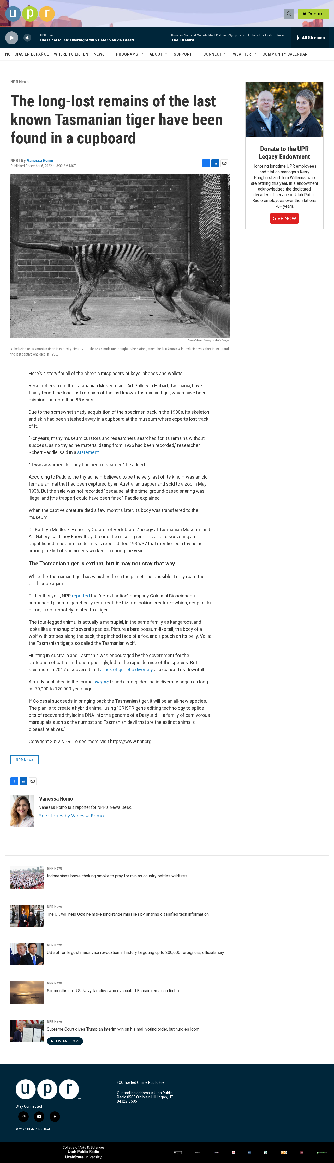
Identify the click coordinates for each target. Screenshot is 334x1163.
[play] (12, 38)
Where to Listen (71, 54)
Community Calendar (285, 54)
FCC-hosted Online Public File (140, 1083)
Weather (242, 54)
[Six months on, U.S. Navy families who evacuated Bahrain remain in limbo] (27, 992)
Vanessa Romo (40, 160)
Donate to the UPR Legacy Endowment (284, 153)
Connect (212, 54)
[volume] (27, 38)
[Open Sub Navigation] (109, 54)
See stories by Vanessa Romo (71, 815)
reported (81, 595)
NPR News (19, 81)
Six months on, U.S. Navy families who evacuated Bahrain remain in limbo (113, 990)
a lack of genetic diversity (126, 669)
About (156, 54)
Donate (315, 13)
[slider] (36, 37)
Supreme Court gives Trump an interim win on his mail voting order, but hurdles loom (123, 1029)
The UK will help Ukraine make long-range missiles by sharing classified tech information (128, 914)
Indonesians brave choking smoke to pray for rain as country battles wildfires (117, 875)
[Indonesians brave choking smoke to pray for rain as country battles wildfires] (27, 877)
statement (88, 452)
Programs (127, 54)
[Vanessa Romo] (22, 811)
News (99, 54)
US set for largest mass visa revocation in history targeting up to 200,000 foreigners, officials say (135, 952)
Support (183, 54)
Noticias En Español (27, 54)
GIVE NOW (284, 218)
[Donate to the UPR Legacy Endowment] (284, 109)
